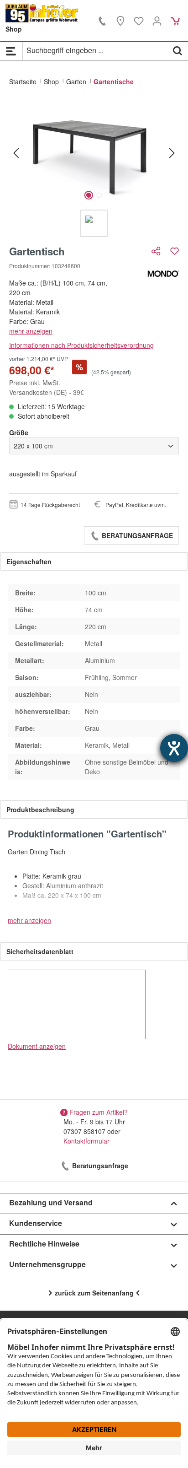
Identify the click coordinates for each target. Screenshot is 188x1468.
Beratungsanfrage (136, 535)
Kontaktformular (86, 1140)
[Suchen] (177, 50)
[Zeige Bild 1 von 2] (88, 195)
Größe (18, 432)
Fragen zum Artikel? (98, 1112)
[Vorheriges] (16, 152)
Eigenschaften (29, 561)
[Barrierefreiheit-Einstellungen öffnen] (174, 748)
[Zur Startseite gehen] (41, 13)
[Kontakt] (102, 20)
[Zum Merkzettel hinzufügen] (174, 251)
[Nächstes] (172, 152)
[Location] (120, 20)
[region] (94, 169)
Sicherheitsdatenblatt (39, 951)
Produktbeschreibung (40, 809)
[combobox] (94, 50)
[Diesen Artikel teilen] (156, 251)
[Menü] (11, 51)
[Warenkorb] (175, 20)
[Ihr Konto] (157, 20)
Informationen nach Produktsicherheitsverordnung (81, 345)
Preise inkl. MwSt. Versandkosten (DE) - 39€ (46, 387)
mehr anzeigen (30, 330)
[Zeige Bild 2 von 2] (99, 195)
